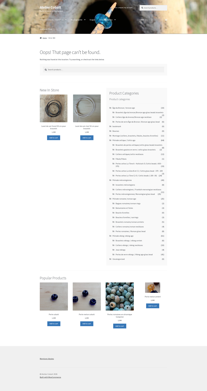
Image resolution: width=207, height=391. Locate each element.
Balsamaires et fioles (124, 208)
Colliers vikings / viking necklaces (129, 245)
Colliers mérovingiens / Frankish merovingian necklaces (138, 189)
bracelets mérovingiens (125, 185)
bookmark (116, 126)
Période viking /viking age (122, 236)
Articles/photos (105, 19)
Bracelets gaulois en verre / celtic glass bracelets (136, 149)
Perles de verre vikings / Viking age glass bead (134, 254)
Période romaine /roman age (124, 199)
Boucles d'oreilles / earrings (127, 217)
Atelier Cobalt (50, 7)
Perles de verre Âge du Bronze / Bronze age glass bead (138, 122)
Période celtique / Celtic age (123, 140)
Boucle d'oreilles (122, 212)
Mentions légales (47, 358)
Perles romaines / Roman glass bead (130, 231)
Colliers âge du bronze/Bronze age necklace (133, 117)
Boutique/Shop (46, 29)
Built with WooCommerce (50, 377)
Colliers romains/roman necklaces (130, 226)
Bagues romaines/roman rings (128, 203)
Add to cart (53, 138)
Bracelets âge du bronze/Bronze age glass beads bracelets (139, 112)
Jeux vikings (120, 250)
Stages (92, 19)
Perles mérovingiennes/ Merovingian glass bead (135, 194)
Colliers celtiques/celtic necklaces (129, 154)
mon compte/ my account (123, 7)
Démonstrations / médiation (51, 19)
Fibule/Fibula (121, 159)
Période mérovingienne (122, 180)
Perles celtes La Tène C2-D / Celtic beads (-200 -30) (136, 175)
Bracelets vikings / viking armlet (129, 240)
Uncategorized (118, 259)
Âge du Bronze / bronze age (123, 108)
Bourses (115, 131)
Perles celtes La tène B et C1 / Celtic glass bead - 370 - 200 (139, 171)
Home (45, 38)
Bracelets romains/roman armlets (130, 222)
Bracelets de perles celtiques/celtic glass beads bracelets (139, 145)
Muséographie (76, 19)
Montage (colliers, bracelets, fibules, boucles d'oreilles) (135, 135)
